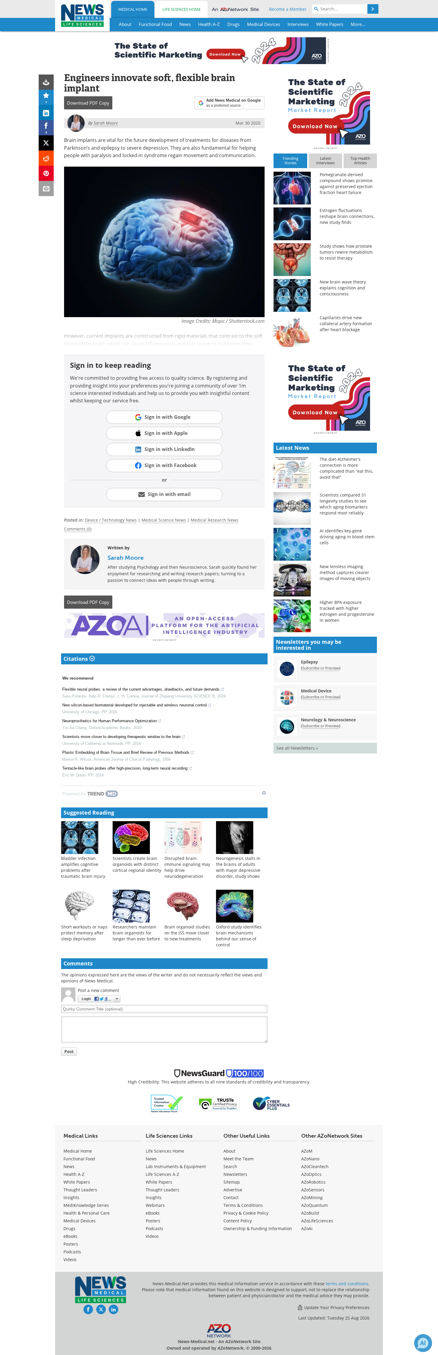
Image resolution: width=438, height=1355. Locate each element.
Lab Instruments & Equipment (176, 1166)
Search (230, 1166)
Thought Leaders (80, 1190)
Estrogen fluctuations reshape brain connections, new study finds (347, 216)
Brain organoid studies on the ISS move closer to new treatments (187, 933)
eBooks (70, 1236)
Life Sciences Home (181, 9)
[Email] (46, 188)
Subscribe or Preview (320, 668)
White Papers (76, 1182)
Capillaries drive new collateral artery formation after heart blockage (346, 323)
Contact (231, 1197)
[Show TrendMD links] (264, 792)
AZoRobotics (313, 1182)
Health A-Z (73, 1174)
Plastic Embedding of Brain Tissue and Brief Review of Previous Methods (126, 752)
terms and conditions (347, 1283)
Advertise (232, 1190)
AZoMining (312, 1197)
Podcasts (72, 1252)
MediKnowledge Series (86, 1205)
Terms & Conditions (243, 1205)
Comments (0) (77, 529)
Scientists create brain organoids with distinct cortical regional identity (137, 864)
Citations (76, 658)
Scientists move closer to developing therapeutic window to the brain (121, 736)
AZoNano (310, 1159)
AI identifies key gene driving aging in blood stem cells (347, 536)
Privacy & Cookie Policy (245, 1213)
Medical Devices (79, 1221)
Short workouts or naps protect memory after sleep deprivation (84, 933)
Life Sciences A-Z (162, 1174)
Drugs (69, 1228)
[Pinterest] (46, 173)
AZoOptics (311, 1174)
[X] (46, 143)
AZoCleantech (315, 1166)
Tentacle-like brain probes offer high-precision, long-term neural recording (124, 768)
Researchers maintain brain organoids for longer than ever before (136, 933)
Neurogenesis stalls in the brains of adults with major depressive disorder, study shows (238, 867)
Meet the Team (238, 1159)
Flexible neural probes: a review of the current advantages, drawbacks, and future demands (141, 689)
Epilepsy (309, 662)
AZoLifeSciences (317, 1221)
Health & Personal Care (86, 1213)
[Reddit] (46, 158)
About (229, 1151)
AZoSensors (312, 1190)
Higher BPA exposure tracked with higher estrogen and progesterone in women (347, 611)
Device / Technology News (111, 520)
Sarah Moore (126, 557)
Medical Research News (214, 520)
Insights (71, 1197)
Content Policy (237, 1221)
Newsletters (235, 1174)
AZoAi (307, 1228)
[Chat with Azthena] (423, 1343)
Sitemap (231, 1182)
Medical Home (132, 9)
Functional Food (79, 1159)
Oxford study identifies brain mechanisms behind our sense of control (239, 936)
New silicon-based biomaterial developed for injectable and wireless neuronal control (134, 705)
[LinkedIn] (46, 112)
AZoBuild (310, 1213)
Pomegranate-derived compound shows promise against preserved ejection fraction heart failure (346, 183)
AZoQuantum (314, 1205)
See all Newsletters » (297, 748)
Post (69, 1051)
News (68, 1166)
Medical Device (316, 691)
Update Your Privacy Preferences (336, 1307)
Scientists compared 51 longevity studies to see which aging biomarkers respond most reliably (344, 504)
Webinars (155, 1205)
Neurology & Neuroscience (328, 720)
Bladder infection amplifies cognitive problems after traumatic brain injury (83, 867)
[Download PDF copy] (46, 82)
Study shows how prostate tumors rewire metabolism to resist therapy (346, 252)
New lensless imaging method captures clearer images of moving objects (345, 572)
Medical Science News (164, 520)
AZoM (307, 1151)
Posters (70, 1244)
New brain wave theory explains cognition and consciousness (343, 288)
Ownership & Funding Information (257, 1228)
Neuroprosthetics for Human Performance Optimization (109, 721)
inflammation (160, 343)
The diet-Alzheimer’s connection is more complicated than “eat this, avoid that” (346, 468)
